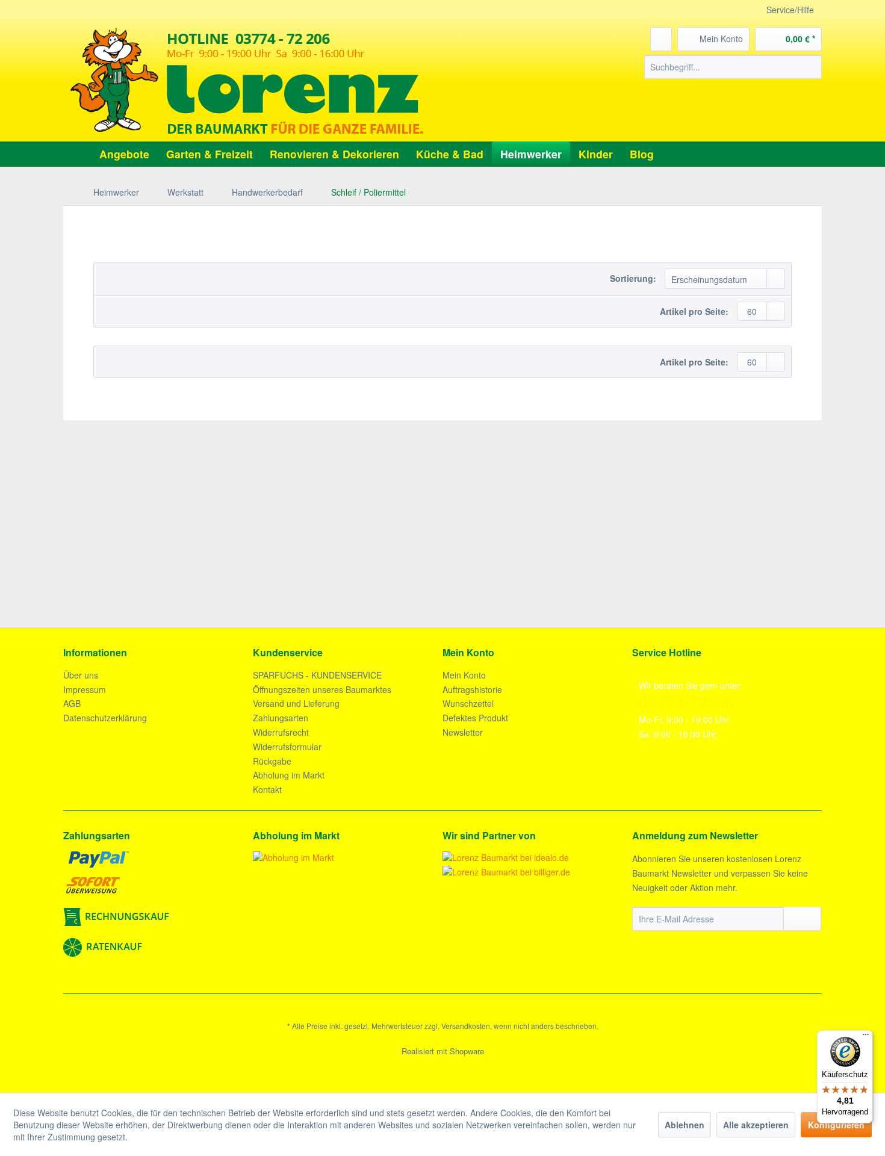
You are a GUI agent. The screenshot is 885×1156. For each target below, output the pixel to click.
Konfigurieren (836, 1125)
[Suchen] (811, 67)
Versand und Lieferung (296, 703)
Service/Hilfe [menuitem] (790, 10)
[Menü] (866, 1037)
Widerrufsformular (287, 747)
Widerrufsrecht (281, 732)
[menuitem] (733, 67)
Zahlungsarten (280, 718)
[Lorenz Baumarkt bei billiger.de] (506, 872)
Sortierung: (633, 278)
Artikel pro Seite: (694, 311)
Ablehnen (684, 1125)
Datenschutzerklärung (105, 718)
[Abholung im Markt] (344, 857)
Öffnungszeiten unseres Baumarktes (322, 689)
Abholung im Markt (288, 775)
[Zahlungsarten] (155, 904)
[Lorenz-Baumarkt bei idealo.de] (505, 857)
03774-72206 (686, 702)
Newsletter (462, 732)
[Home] (75, 153)
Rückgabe (272, 761)
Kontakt (267, 789)
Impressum (84, 689)
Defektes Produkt (475, 718)
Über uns (80, 675)
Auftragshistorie (472, 689)
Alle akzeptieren (756, 1125)
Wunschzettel (468, 703)
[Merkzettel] (661, 39)
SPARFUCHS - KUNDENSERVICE (317, 675)
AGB (72, 703)
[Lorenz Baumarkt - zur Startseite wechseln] (246, 81)
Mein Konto (464, 675)
